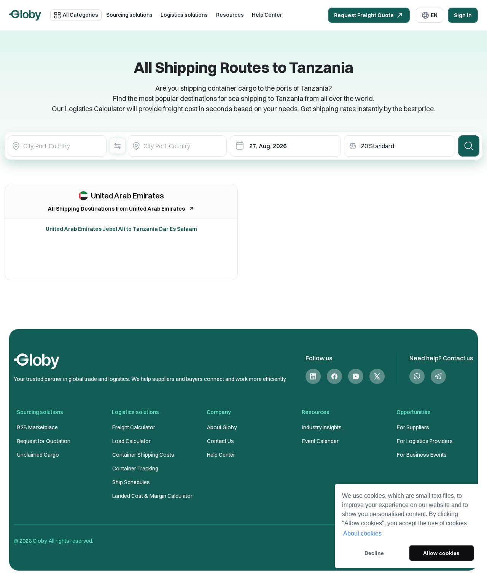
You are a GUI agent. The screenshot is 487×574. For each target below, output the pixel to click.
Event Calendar (320, 441)
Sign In (463, 15)
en (434, 15)
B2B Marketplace (37, 427)
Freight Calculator (133, 427)
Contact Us (220, 441)
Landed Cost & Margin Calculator (152, 495)
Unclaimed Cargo (38, 454)
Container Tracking (135, 468)
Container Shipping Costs (143, 454)
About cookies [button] (362, 533)
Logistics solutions (184, 14)
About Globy (222, 427)
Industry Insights (322, 427)
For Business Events (422, 454)
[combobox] (57, 146)
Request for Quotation (43, 441)
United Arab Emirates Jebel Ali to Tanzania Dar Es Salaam (121, 228)
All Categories (80, 14)
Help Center (267, 14)
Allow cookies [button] (441, 553)
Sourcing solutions (129, 14)
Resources (230, 14)
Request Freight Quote (364, 15)
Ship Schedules (131, 482)
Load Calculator (131, 441)
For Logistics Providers (425, 441)
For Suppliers (413, 427)
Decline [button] (374, 553)
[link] (313, 376)
